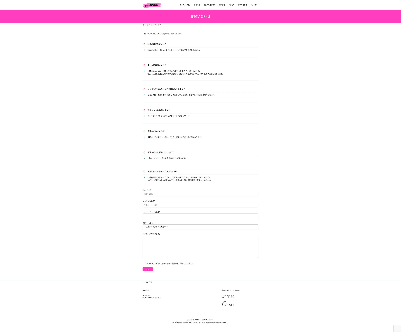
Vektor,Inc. (219, 322)
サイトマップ (148, 282)
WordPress (182, 322)
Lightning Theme (192, 322)
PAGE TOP (390, 321)
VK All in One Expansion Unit (207, 322)
